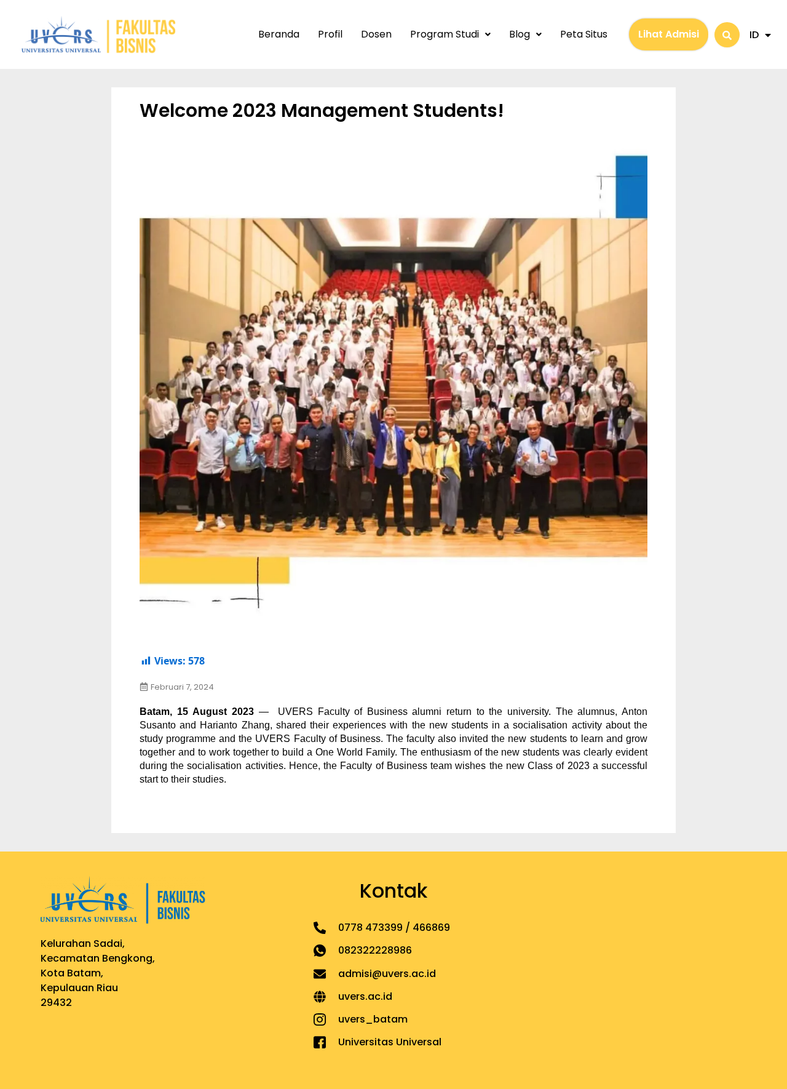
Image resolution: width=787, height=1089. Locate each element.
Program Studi (444, 34)
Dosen (376, 34)
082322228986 (375, 950)
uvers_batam (373, 1019)
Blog (519, 34)
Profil (330, 34)
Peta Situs (583, 34)
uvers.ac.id (365, 996)
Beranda (278, 34)
